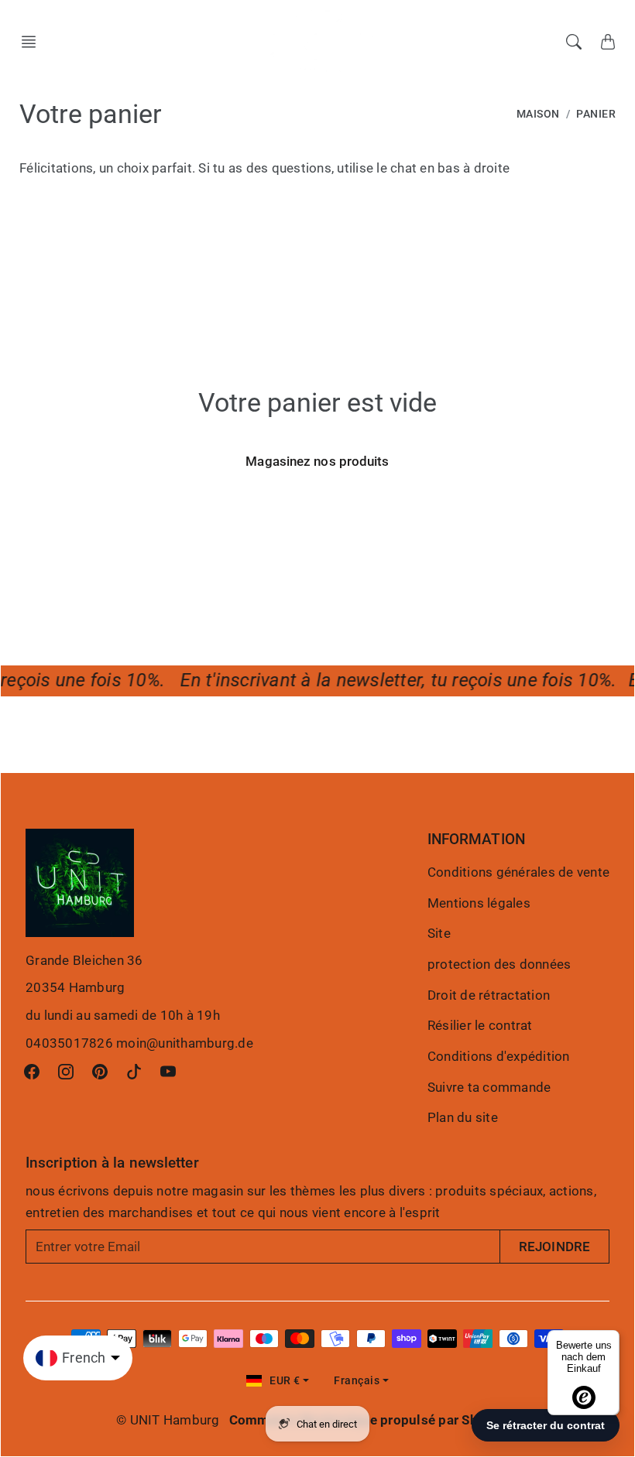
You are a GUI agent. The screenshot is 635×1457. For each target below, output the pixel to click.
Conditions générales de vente (518, 872)
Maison (538, 114)
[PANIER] (608, 42)
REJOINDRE (554, 1246)
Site (439, 933)
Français (356, 1380)
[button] (33, 41)
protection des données (499, 964)
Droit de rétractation (488, 995)
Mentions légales (478, 903)
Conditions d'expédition (498, 1056)
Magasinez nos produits (317, 461)
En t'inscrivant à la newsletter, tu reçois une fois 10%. (394, 680)
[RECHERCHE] (574, 42)
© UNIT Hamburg (168, 1420)
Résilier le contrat (480, 1025)
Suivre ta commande (489, 1087)
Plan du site (462, 1117)
